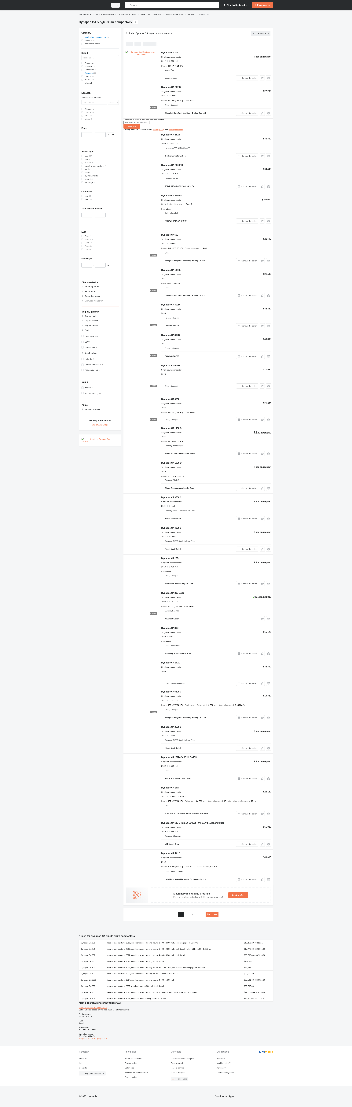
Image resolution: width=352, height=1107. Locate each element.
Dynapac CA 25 (87, 992)
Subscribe (131, 126)
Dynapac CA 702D (170, 853)
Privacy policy (131, 1063)
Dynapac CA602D (170, 365)
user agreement (176, 130)
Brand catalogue (132, 1077)
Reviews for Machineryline (136, 1072)
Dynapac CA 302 (88, 955)
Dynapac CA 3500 (88, 961)
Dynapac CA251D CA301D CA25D (179, 757)
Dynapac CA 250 (88, 986)
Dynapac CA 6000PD (172, 165)
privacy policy (158, 130)
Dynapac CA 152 (88, 974)
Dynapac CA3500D (171, 497)
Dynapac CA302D (170, 305)
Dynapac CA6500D (171, 692)
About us (83, 1058)
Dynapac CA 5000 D (171, 195)
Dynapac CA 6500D (171, 270)
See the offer (238, 895)
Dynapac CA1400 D (171, 428)
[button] (262, 77)
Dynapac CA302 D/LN (172, 593)
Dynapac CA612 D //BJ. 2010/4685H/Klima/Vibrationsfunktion (193, 823)
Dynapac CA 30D (170, 788)
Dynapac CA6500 (170, 399)
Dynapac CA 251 (88, 949)
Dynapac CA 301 (88, 943)
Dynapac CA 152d (170, 135)
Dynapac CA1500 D (171, 463)
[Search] (128, 5)
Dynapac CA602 (169, 235)
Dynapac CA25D (170, 558)
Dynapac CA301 (169, 52)
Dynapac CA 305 (88, 998)
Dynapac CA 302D (170, 663)
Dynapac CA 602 (88, 967)
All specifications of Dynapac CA (93, 1007)
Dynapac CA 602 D (171, 87)
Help (81, 1063)
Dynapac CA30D (170, 628)
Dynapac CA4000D (171, 528)
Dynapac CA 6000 (88, 980)
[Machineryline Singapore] (93, 5)
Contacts (83, 1068)
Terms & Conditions (133, 1058)
